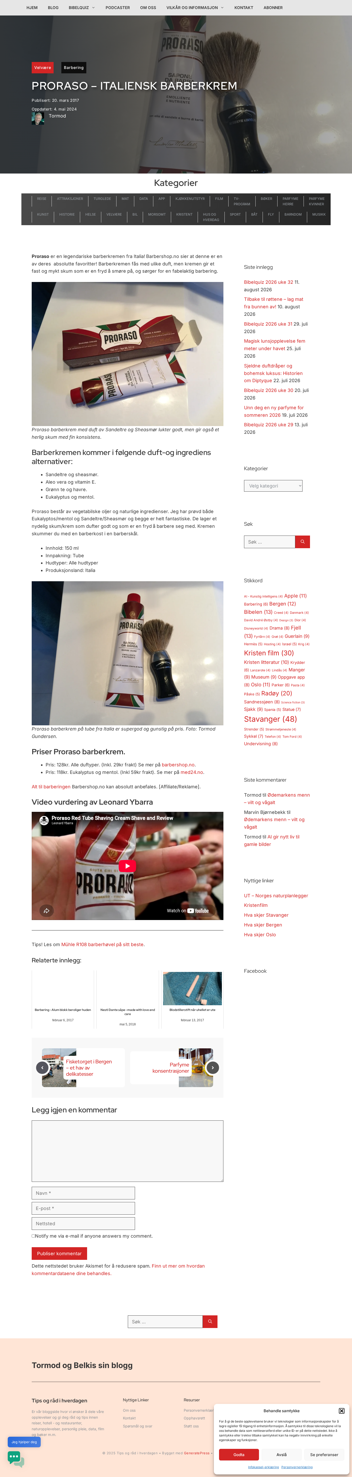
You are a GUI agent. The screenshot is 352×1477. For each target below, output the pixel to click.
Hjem (32, 7)
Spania (272, 710)
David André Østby (261, 620)
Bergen (282, 604)
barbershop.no (178, 764)
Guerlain (297, 636)
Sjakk (253, 709)
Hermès (253, 644)
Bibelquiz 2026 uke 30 (268, 390)
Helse (90, 214)
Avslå (281, 1454)
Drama (280, 628)
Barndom (293, 214)
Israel (289, 644)
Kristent (184, 214)
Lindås (279, 670)
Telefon (273, 736)
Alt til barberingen (51, 786)
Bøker (266, 199)
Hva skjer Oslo (260, 934)
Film (219, 199)
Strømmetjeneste (280, 729)
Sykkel (253, 736)
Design (286, 620)
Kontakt (244, 7)
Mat (125, 199)
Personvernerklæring (297, 1467)
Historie (67, 214)
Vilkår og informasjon (192, 7)
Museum (263, 677)
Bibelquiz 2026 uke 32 (268, 282)
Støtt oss (191, 1426)
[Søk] (302, 542)
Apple (295, 596)
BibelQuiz (79, 7)
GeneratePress (197, 1453)
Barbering (73, 67)
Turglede (102, 199)
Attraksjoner (70, 199)
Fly (271, 214)
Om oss (148, 7)
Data (143, 199)
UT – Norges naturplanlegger (276, 895)
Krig (304, 644)
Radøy (276, 693)
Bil (135, 214)
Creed (281, 613)
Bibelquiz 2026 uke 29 (268, 424)
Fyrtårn (262, 637)
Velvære (42, 67)
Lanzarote (260, 670)
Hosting (272, 644)
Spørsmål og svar (137, 1426)
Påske (252, 694)
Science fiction (293, 702)
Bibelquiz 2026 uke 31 (268, 324)
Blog (53, 7)
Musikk (319, 214)
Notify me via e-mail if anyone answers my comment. (94, 1236)
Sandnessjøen (262, 701)
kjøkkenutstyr (190, 199)
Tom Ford (292, 736)
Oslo (260, 685)
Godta (239, 1454)
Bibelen (258, 612)
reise (41, 199)
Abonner (273, 7)
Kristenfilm (256, 905)
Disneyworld (256, 628)
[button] (341, 1410)
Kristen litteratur (266, 662)
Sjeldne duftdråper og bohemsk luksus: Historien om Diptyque (273, 373)
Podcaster (118, 7)
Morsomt (157, 214)
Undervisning (261, 743)
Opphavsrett (194, 1418)
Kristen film (269, 653)
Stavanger (270, 719)
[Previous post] (42, 1068)
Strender (254, 729)
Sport (235, 214)
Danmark (299, 613)
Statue (291, 709)
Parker (281, 685)
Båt (254, 214)
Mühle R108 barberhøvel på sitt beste (102, 944)
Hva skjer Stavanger (266, 915)
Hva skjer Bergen (263, 925)
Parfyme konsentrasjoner (171, 1067)
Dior (300, 620)
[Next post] (213, 1068)
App (161, 199)
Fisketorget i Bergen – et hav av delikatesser (89, 1067)
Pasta (298, 685)
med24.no (192, 772)
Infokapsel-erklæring (263, 1467)
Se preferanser (324, 1454)
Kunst (43, 214)
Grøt (277, 637)
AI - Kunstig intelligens (263, 596)
